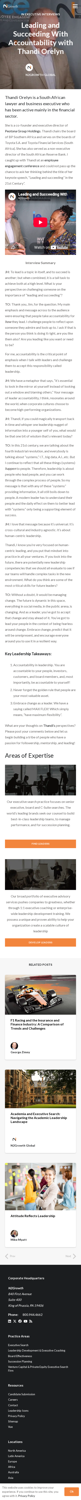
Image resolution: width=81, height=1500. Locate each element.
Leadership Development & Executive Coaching (36, 1350)
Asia (10, 1477)
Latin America (16, 1456)
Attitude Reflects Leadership (33, 1216)
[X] (14, 1321)
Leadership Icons (18, 1410)
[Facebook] (20, 1321)
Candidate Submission (21, 1394)
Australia (13, 1472)
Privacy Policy (16, 1416)
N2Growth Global (41, 75)
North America (17, 1450)
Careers (13, 1399)
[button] (75, 6)
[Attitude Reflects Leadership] (40, 1186)
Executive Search (41, 853)
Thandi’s (49, 725)
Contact (13, 1405)
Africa (11, 1466)
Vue (10, 1427)
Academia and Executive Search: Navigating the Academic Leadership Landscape (39, 1118)
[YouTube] (25, 1321)
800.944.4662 (33, 1314)
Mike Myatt (19, 1239)
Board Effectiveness (20, 1356)
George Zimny (20, 1052)
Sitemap (13, 1421)
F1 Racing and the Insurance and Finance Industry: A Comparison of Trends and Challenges (37, 1024)
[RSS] (30, 1321)
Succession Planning (20, 1361)
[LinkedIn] (9, 1321)
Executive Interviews (42, 14)
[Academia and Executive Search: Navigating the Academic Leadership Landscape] (40, 1089)
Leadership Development (42, 947)
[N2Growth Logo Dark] (10, 6)
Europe (12, 1461)
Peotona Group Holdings (22, 131)
